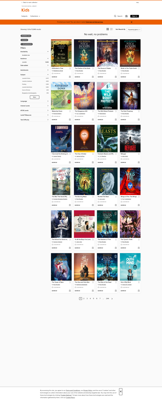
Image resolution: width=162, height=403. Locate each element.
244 (107, 299)
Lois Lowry (102, 199)
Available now (26, 55)
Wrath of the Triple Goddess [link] (129, 68)
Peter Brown (102, 113)
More (34, 97)
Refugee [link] (123, 154)
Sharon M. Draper (127, 284)
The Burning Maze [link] (81, 197)
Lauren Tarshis (57, 156)
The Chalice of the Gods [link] (82, 68)
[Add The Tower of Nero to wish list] (70, 291)
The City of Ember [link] (80, 154)
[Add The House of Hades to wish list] (116, 77)
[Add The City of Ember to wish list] (93, 162)
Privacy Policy (87, 390)
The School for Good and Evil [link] (60, 239)
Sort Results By (120, 29)
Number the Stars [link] (103, 197)
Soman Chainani (57, 242)
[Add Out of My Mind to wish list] (139, 291)
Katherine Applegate (81, 284)
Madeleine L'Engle (58, 71)
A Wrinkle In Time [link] (57, 68)
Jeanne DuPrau (80, 156)
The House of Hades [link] (104, 68)
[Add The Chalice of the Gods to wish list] (93, 77)
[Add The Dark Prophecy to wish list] (139, 120)
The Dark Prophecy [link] (127, 111)
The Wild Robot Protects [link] (105, 111)
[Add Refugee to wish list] (139, 162)
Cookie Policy (70, 398)
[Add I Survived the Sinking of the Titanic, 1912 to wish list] (70, 162)
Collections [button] (34, 16)
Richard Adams (57, 113)
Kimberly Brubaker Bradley (60, 199)
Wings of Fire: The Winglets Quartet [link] (129, 197)
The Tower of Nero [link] (58, 282)
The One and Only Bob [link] (82, 282)
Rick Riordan (79, 71)
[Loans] (126, 16)
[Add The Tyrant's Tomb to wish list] (139, 248)
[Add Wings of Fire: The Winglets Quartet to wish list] (139, 205)
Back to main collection (30, 2)
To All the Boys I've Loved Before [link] (83, 239)
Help (137, 2)
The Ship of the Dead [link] (104, 282)
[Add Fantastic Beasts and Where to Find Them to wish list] (116, 162)
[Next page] (112, 298)
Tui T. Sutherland (80, 113)
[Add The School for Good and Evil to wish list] (70, 248)
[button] (118, 16)
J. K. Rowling (102, 156)
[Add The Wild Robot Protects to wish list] (116, 120)
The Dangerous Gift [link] (81, 111)
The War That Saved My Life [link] (60, 197)
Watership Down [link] (57, 111)
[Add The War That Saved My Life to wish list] (70, 205)
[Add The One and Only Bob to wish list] (93, 291)
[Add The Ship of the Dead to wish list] (116, 291)
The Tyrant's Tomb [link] (126, 239)
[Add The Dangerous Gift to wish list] (93, 120)
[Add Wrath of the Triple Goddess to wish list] (139, 77)
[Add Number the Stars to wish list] (116, 205)
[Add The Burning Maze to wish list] (93, 205)
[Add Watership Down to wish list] (70, 120)
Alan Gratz (125, 156)
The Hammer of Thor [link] (104, 239)
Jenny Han (79, 242)
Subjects (24, 16)
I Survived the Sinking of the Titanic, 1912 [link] (60, 154)
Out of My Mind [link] (126, 282)
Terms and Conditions (73, 390)
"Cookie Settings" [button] (66, 395)
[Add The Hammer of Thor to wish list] (116, 248)
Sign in (134, 16)
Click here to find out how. (94, 22)
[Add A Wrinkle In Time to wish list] (70, 77)
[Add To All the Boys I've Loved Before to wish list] (93, 248)
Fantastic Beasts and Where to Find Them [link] (106, 154)
